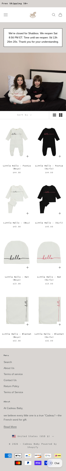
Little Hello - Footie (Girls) (49, 167)
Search (8, 362)
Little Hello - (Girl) (49, 223)
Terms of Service (13, 392)
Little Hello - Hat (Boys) (17, 278)
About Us (9, 368)
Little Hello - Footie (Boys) (17, 167)
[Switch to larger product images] (54, 115)
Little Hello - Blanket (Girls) (49, 335)
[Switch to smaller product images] (60, 115)
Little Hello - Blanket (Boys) (16, 335)
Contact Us (10, 380)
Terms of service (13, 374)
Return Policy (11, 386)
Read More (10, 426)
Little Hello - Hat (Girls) (49, 278)
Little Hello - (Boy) (16, 223)
